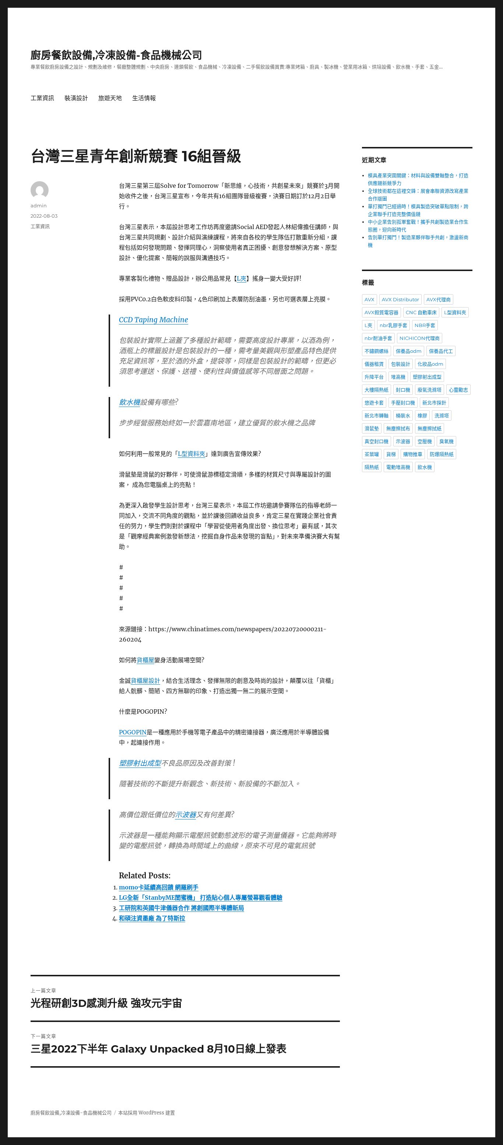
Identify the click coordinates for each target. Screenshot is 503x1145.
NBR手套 (425, 325)
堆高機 (398, 377)
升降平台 (374, 377)
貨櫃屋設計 (145, 680)
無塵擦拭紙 (430, 428)
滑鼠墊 (372, 428)
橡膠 (422, 415)
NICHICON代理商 (420, 338)
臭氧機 (446, 441)
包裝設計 (400, 364)
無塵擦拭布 (398, 428)
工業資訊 (42, 98)
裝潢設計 (76, 98)
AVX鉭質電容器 (381, 312)
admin (39, 205)
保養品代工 (441, 351)
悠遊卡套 (374, 402)
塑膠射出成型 (140, 763)
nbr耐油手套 (378, 338)
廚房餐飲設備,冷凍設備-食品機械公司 (116, 55)
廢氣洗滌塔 (430, 390)
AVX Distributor (400, 299)
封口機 (403, 390)
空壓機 (425, 441)
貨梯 (391, 454)
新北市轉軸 (376, 415)
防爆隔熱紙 (442, 454)
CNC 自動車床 (421, 312)
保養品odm (409, 351)
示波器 (185, 814)
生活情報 (144, 98)
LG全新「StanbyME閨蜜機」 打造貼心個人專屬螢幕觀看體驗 (200, 897)
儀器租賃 (374, 364)
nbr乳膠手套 (393, 325)
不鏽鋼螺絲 (376, 351)
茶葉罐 (372, 454)
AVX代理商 (438, 299)
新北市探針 (434, 402)
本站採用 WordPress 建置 (146, 1113)
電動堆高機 (398, 467)
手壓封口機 (403, 402)
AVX (369, 299)
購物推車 (412, 454)
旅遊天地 (110, 98)
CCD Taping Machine (153, 319)
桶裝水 (403, 415)
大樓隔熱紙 (376, 390)
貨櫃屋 (145, 660)
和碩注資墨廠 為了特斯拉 (152, 918)
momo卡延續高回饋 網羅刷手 (158, 887)
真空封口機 (376, 441)
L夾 (241, 278)
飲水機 (129, 402)
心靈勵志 (458, 390)
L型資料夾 (191, 453)
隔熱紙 (372, 467)
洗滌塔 (442, 415)
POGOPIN (133, 732)
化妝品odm (430, 364)
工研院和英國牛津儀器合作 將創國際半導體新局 (181, 908)
